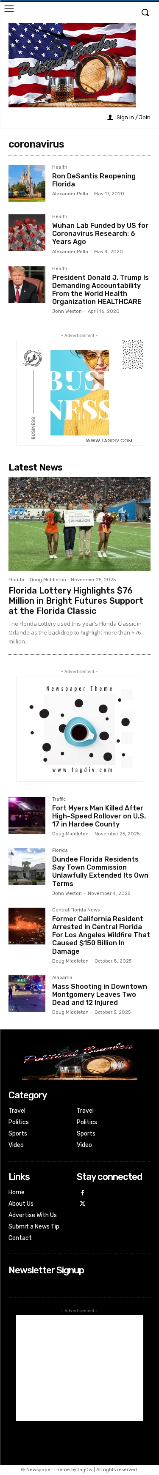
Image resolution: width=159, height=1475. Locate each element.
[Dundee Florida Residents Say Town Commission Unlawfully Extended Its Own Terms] (26, 866)
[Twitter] (82, 1204)
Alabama (62, 977)
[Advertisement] (79, 1368)
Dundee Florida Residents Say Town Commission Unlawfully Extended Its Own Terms (100, 871)
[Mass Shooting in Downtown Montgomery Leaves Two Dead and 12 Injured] (26, 993)
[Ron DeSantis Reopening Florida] (26, 183)
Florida (16, 579)
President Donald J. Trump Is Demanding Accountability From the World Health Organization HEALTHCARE (100, 290)
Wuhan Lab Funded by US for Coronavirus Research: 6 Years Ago (100, 234)
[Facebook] (82, 1193)
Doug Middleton (48, 580)
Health (59, 167)
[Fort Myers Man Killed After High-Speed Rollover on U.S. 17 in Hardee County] (26, 815)
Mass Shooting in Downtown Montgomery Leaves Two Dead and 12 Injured (99, 994)
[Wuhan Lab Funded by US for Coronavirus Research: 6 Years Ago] (26, 232)
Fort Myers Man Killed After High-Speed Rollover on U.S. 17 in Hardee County (99, 816)
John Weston (67, 311)
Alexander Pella (70, 194)
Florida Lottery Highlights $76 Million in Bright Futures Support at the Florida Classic (75, 601)
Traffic (59, 799)
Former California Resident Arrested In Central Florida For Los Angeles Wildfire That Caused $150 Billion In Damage (101, 935)
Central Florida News (76, 910)
